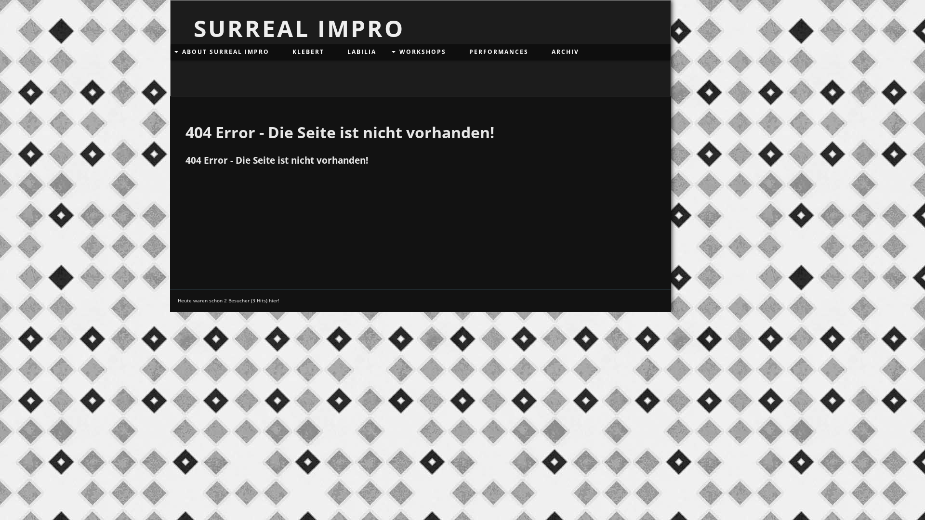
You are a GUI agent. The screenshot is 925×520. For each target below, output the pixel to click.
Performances (499, 52)
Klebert (308, 52)
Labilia (361, 52)
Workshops (422, 52)
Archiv (565, 52)
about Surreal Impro (225, 52)
